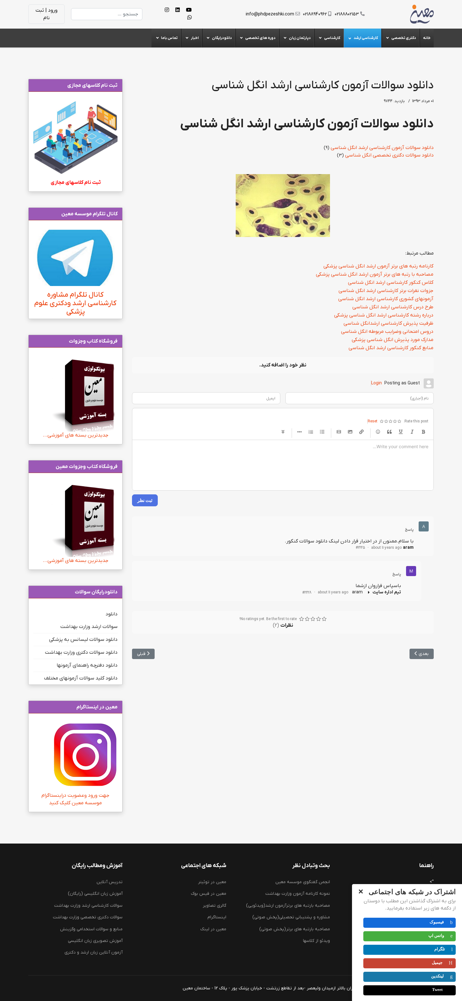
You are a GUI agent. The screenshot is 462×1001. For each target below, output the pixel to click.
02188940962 (315, 14)
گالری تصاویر (214, 906)
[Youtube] (189, 10)
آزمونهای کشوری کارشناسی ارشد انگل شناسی (385, 299)
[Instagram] (167, 10)
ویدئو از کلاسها (316, 941)
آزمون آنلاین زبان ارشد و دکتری (93, 952)
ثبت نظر (144, 500)
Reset (372, 421)
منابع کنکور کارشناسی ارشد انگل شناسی (391, 348)
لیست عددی (311, 432)
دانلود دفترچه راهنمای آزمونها (87, 665)
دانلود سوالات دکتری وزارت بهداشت (81, 652)
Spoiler (283, 432)
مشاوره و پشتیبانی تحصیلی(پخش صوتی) (291, 917)
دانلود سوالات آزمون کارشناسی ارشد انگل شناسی (382, 148)
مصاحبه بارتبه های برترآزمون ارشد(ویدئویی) (288, 906)
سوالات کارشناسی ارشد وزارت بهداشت (88, 906)
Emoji (378, 432)
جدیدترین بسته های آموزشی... (75, 435)
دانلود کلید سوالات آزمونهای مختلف (81, 678)
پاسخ (409, 529)
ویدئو (339, 432)
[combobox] (106, 14)
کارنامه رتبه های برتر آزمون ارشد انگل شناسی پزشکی (378, 266)
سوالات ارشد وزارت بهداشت (89, 627)
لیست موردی (322, 432)
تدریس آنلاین (109, 882)
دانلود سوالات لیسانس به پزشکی (83, 639)
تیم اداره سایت (386, 592)
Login (376, 383)
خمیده (412, 432)
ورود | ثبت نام (47, 14)
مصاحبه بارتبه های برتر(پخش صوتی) (294, 929)
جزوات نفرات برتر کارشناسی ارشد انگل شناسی (385, 291)
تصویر (350, 432)
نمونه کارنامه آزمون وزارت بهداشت (297, 894)
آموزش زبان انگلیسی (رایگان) (95, 894)
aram (408, 548)
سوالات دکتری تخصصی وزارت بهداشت (88, 917)
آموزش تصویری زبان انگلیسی (95, 941)
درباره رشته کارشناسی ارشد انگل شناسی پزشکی (383, 315)
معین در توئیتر (212, 882)
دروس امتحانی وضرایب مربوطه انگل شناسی (387, 331)
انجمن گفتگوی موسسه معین (302, 882)
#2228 (306, 592)
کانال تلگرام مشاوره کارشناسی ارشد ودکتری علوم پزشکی (75, 303)
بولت (299, 432)
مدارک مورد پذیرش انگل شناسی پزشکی (392, 340)
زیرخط (400, 432)
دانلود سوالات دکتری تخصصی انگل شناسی (389, 155)
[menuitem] (427, 38)
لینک (361, 432)
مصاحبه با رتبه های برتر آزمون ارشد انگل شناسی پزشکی (374, 274)
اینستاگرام (216, 917)
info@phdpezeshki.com (270, 14)
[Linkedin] (177, 10)
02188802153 (347, 14)
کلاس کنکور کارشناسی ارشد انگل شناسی (390, 282)
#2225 (360, 547)
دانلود (112, 614)
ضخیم (423, 432)
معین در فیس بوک (208, 894)
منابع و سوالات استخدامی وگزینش (91, 929)
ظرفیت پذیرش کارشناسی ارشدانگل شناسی (388, 323)
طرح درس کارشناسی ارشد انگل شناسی (392, 307)
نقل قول (389, 432)
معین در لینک (213, 929)
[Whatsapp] (189, 18)
